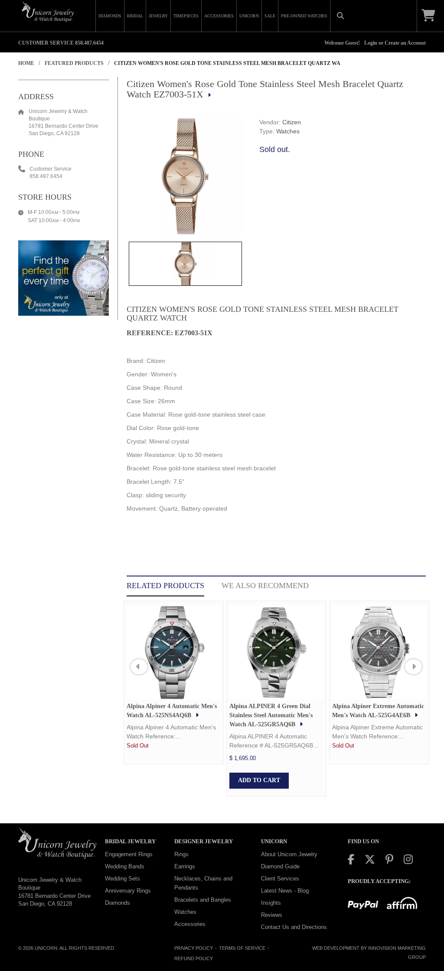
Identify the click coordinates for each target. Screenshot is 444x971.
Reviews (271, 915)
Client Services (280, 878)
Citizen (291, 122)
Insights (271, 903)
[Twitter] (370, 859)
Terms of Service (242, 948)
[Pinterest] (389, 859)
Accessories (190, 924)
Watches (288, 131)
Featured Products (74, 63)
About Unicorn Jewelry (289, 854)
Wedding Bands (124, 866)
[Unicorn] (47, 11)
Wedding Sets (122, 878)
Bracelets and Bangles (202, 900)
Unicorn (46, 948)
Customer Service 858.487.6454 (61, 43)
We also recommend (265, 585)
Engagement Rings (129, 854)
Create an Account (405, 43)
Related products (165, 585)
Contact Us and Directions (294, 927)
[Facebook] (351, 859)
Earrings (184, 866)
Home (26, 63)
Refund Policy (193, 958)
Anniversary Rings (128, 890)
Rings (181, 854)
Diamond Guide (280, 866)
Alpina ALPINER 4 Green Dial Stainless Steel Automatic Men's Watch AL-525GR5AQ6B (271, 715)
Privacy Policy (193, 948)
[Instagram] (408, 859)
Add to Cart (259, 780)
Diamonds (117, 903)
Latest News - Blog (285, 890)
